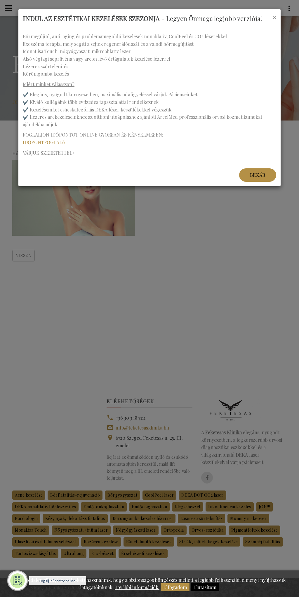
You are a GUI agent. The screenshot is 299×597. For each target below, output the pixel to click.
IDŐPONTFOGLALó (44, 142)
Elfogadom (175, 587)
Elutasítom (204, 587)
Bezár (257, 175)
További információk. (137, 587)
